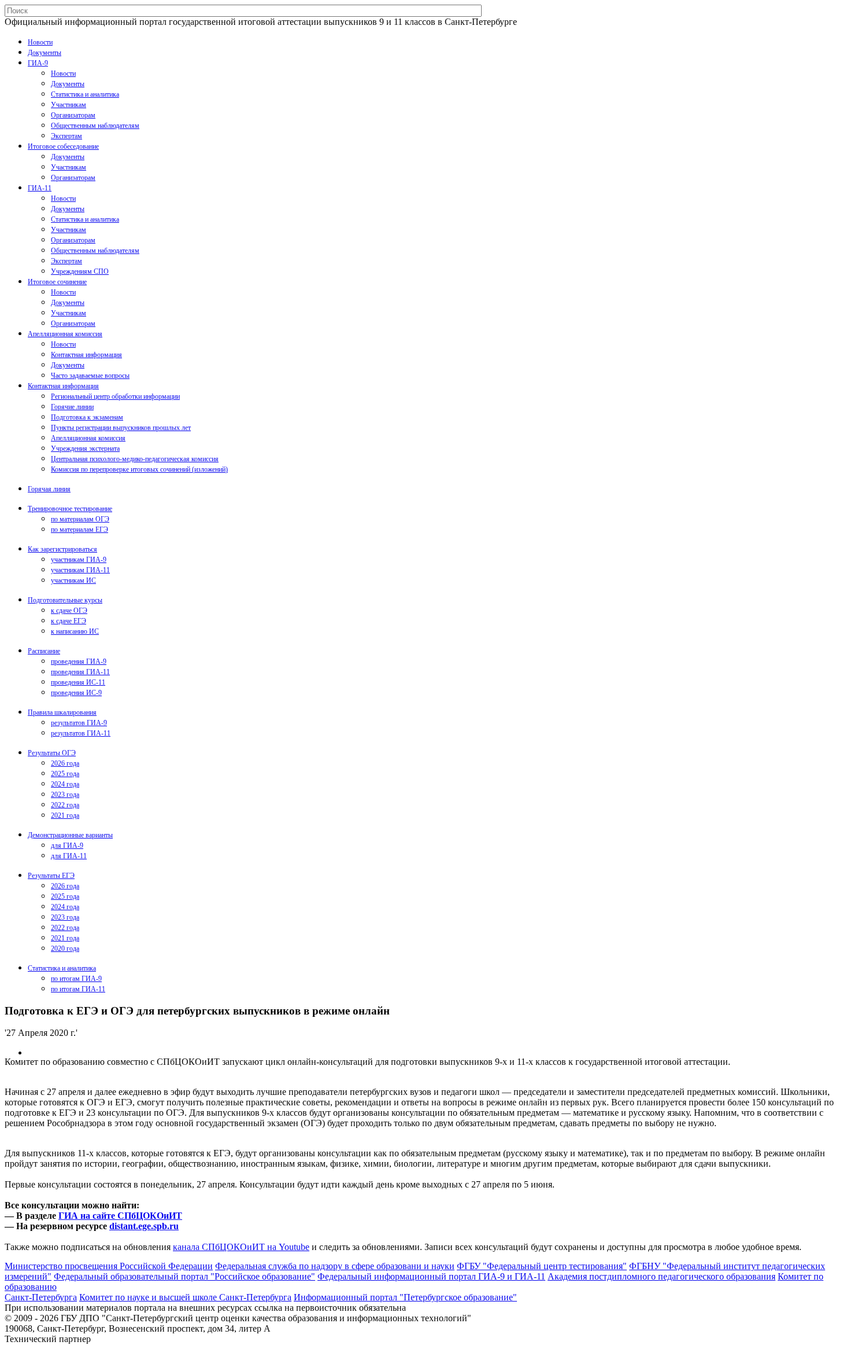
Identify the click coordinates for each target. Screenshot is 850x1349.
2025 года (65, 774)
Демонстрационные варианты (70, 835)
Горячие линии (72, 407)
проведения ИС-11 (78, 682)
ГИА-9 (38, 63)
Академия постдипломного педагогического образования (661, 1276)
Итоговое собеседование (63, 146)
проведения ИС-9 (76, 693)
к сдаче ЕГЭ (68, 621)
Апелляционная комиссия (65, 334)
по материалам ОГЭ (80, 519)
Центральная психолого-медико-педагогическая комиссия (135, 459)
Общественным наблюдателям (95, 126)
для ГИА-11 (69, 856)
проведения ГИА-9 (78, 661)
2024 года (65, 784)
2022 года (65, 805)
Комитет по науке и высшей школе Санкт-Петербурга (185, 1297)
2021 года (65, 815)
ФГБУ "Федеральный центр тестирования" (542, 1266)
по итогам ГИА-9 (76, 979)
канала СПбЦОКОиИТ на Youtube (241, 1247)
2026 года (65, 763)
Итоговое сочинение (57, 282)
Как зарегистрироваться (62, 549)
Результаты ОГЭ (52, 753)
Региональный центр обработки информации (115, 396)
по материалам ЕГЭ (79, 529)
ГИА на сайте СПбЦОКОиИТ (120, 1216)
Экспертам (66, 136)
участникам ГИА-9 (78, 560)
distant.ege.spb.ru (144, 1226)
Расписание (44, 651)
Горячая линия (49, 489)
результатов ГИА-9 (79, 723)
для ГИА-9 (67, 845)
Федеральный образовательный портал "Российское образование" (184, 1276)
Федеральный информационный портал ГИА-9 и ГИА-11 (431, 1276)
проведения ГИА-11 (80, 672)
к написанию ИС (75, 631)
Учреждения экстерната (85, 448)
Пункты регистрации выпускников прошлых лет (121, 428)
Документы (44, 53)
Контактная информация (86, 355)
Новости (40, 42)
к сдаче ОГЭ (69, 611)
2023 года (65, 795)
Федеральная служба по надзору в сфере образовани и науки (334, 1266)
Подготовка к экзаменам (87, 417)
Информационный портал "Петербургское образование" (405, 1297)
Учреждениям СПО (80, 271)
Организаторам (73, 115)
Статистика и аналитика (85, 94)
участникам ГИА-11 (80, 570)
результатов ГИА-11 (80, 733)
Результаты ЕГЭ (51, 876)
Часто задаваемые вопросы (90, 376)
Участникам (68, 105)
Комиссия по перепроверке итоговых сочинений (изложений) (139, 469)
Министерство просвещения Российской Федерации (109, 1266)
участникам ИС (73, 580)
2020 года (65, 948)
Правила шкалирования (62, 712)
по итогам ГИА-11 (78, 989)
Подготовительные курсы (65, 600)
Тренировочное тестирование (70, 509)
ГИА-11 (39, 188)
